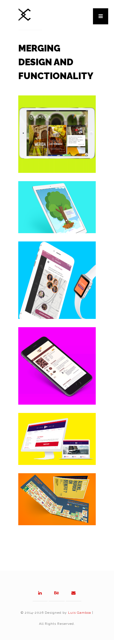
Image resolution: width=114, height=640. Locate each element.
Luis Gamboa (79, 613)
